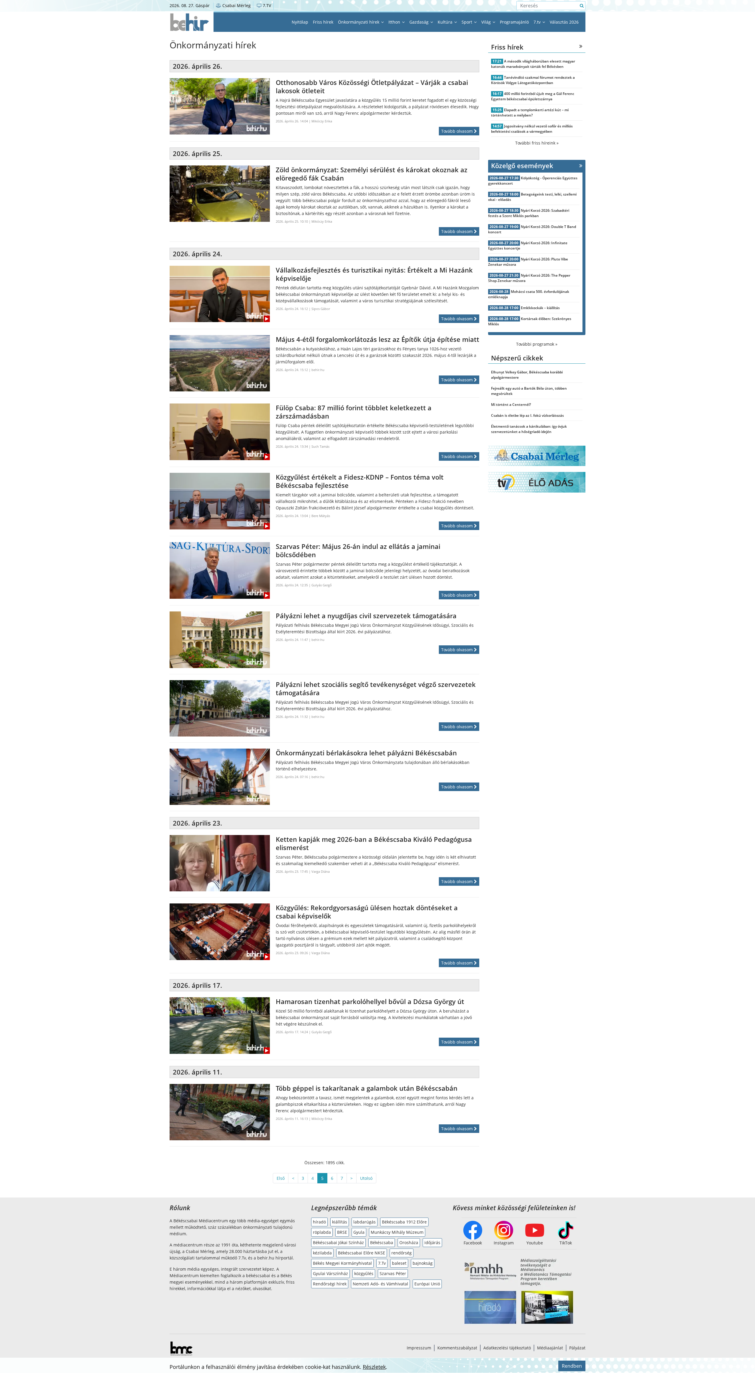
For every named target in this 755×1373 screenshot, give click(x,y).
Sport (467, 22)
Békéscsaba (381, 1242)
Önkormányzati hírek (359, 22)
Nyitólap (300, 22)
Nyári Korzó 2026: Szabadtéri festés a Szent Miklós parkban (528, 213)
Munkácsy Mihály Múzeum (397, 1232)
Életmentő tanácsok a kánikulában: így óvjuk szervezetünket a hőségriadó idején (529, 429)
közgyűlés (363, 1273)
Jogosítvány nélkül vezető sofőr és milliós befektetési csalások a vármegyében (532, 129)
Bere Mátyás (320, 516)
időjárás (432, 1242)
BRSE (342, 1232)
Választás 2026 (564, 22)
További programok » (536, 344)
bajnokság (423, 1263)
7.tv (538, 22)
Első (281, 1178)
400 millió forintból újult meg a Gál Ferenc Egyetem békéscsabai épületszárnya (532, 96)
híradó (319, 1222)
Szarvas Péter (393, 1273)
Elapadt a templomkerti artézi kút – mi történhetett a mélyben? (530, 112)
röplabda (322, 1232)
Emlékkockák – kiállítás (540, 307)
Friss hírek (323, 22)
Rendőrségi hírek (330, 1284)
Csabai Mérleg (236, 5)
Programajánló (514, 22)
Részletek (374, 1366)
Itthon (394, 22)
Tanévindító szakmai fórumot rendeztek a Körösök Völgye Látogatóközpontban (533, 80)
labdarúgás (364, 1222)
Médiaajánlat (550, 1348)
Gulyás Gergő (321, 585)
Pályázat (577, 1348)
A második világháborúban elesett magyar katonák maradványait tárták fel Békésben (533, 64)
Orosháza (408, 1242)
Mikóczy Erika (321, 121)
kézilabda (322, 1253)
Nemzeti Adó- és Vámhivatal (380, 1284)
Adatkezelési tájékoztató (507, 1348)
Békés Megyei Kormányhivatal (342, 1263)
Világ (486, 22)
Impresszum (419, 1348)
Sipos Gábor (320, 308)
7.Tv (382, 1263)
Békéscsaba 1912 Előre (404, 1222)
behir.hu (317, 370)
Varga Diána (320, 871)
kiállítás (339, 1222)
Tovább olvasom (457, 131)
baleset (399, 1263)
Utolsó (366, 1178)
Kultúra (446, 22)
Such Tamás (320, 446)
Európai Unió (427, 1284)
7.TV (266, 5)
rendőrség (401, 1253)
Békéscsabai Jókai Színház (338, 1242)
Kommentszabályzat (457, 1348)
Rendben (572, 1366)
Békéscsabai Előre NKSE (361, 1253)
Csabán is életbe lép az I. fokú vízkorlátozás (527, 415)
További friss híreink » (537, 143)
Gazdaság (419, 22)
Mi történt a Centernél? (511, 404)
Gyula (359, 1232)
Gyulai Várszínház (330, 1273)
